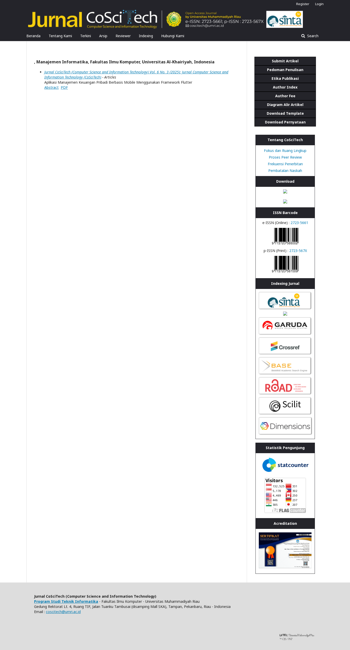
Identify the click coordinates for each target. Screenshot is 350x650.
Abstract (51, 87)
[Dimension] (285, 433)
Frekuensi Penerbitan (285, 163)
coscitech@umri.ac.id (63, 611)
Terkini (85, 35)
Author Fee (285, 95)
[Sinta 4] (285, 308)
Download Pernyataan (285, 122)
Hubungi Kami (172, 35)
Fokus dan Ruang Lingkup (285, 150)
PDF (64, 87)
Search (312, 35)
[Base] (285, 374)
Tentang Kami (60, 35)
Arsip (103, 35)
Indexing (146, 35)
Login (319, 4)
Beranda (33, 35)
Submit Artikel (285, 61)
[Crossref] (285, 354)
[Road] (285, 394)
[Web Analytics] (285, 472)
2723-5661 (299, 222)
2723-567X (298, 250)
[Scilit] (285, 414)
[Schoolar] (285, 314)
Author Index (285, 87)
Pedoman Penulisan (285, 69)
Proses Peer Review (285, 157)
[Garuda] (285, 334)
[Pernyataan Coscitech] (285, 202)
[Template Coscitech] (285, 192)
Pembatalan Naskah (285, 170)
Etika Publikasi (285, 78)
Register (302, 4)
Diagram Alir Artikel (285, 104)
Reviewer (123, 35)
